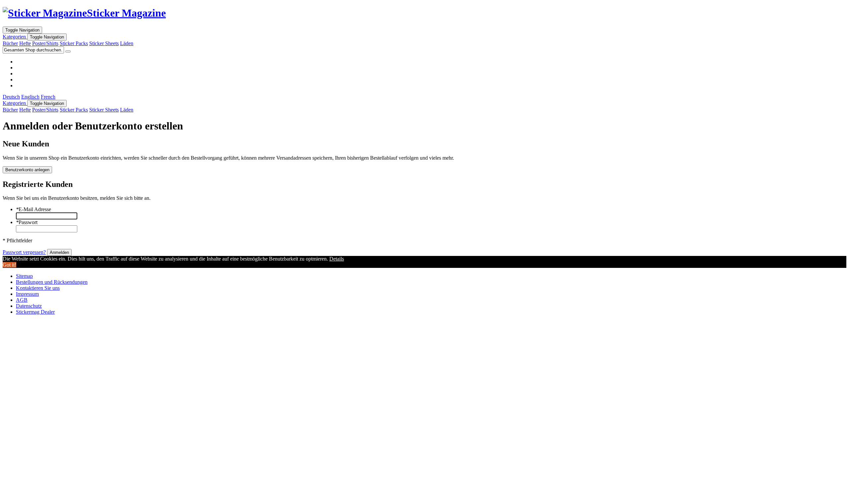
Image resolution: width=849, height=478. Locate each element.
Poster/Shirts (45, 43)
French (48, 97)
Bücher (10, 43)
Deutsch (11, 97)
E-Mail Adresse (33, 209)
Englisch (30, 97)
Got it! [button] (9, 265)
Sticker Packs (74, 43)
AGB (22, 300)
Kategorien (15, 37)
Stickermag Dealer (35, 312)
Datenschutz (29, 306)
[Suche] (68, 51)
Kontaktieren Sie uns (38, 288)
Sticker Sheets (104, 43)
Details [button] (336, 259)
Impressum (27, 294)
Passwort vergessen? (24, 252)
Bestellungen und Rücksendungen (52, 282)
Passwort (26, 222)
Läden (126, 43)
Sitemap (24, 276)
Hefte (25, 43)
